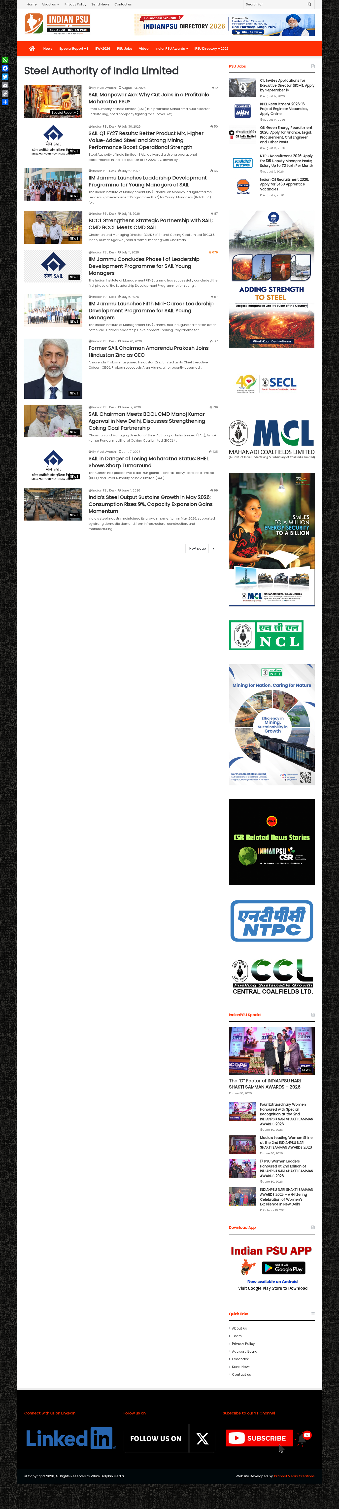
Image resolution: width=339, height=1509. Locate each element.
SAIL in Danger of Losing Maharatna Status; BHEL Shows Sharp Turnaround (149, 462)
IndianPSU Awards (170, 48)
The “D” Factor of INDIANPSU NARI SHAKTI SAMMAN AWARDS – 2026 (265, 1084)
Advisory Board (244, 1351)
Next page (197, 548)
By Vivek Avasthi (104, 88)
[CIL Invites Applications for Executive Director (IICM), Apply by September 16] (242, 87)
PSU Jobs (124, 48)
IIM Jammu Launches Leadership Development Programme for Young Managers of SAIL (148, 181)
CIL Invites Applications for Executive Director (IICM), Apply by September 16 (287, 85)
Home (32, 4)
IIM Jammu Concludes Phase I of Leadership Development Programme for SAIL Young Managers (144, 266)
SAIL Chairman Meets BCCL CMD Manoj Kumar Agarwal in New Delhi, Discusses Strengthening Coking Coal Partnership (147, 421)
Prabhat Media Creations (294, 1476)
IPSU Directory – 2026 (212, 48)
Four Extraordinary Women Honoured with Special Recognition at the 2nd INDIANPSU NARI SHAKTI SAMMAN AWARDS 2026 (286, 1114)
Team (237, 1336)
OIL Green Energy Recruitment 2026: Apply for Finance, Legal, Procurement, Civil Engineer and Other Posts (286, 135)
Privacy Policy (75, 4)
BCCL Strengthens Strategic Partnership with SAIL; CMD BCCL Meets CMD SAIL (151, 224)
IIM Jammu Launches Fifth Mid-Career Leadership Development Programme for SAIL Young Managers (151, 310)
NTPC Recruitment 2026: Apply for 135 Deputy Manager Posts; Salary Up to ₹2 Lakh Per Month (286, 160)
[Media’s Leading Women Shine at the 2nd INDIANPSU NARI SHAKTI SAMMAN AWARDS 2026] (242, 1144)
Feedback (240, 1359)
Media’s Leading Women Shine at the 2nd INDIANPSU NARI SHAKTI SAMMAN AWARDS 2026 (286, 1142)
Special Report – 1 (73, 48)
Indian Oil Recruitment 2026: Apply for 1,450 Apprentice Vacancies (284, 184)
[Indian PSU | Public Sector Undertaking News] (57, 24)
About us (49, 4)
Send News (100, 4)
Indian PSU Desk (104, 126)
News (47, 48)
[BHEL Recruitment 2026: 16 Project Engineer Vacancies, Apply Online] (242, 111)
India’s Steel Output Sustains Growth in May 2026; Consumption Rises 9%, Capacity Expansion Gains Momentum (151, 504)
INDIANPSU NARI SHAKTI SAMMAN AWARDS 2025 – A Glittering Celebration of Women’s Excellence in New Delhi (286, 1197)
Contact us (123, 4)
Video (144, 48)
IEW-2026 (102, 48)
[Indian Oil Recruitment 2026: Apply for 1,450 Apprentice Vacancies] (242, 186)
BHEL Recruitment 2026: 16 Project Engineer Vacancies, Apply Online (284, 109)
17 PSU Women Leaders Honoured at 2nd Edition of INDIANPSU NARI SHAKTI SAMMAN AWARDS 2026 (286, 1168)
